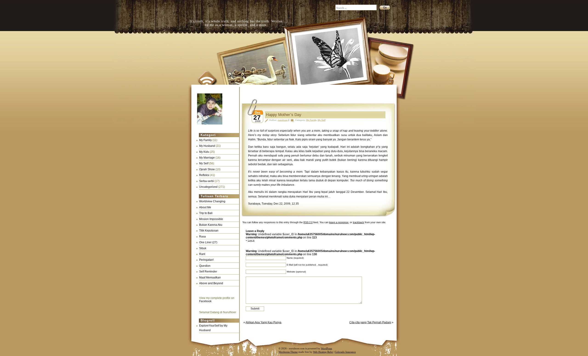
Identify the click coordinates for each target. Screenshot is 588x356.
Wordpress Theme (288, 351)
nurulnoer (283, 120)
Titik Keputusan (208, 230)
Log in (251, 240)
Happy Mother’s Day (283, 115)
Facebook (205, 301)
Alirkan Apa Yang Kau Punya (263, 322)
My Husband (207, 146)
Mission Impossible (211, 219)
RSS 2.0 (308, 222)
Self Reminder (208, 271)
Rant (202, 254)
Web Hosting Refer (323, 351)
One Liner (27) (208, 242)
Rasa (202, 236)
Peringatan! (206, 259)
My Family (205, 140)
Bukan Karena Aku (210, 224)
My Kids (204, 151)
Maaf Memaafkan (210, 277)
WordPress (326, 348)
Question (204, 265)
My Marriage (207, 157)
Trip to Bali (205, 213)
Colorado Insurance (345, 351)
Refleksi (204, 175)
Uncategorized (208, 186)
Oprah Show (207, 169)
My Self (203, 163)
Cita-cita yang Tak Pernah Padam (370, 322)
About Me (205, 207)
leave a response (338, 222)
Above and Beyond (211, 283)
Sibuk (202, 248)
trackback (358, 222)
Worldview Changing (212, 201)
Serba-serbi (206, 181)
